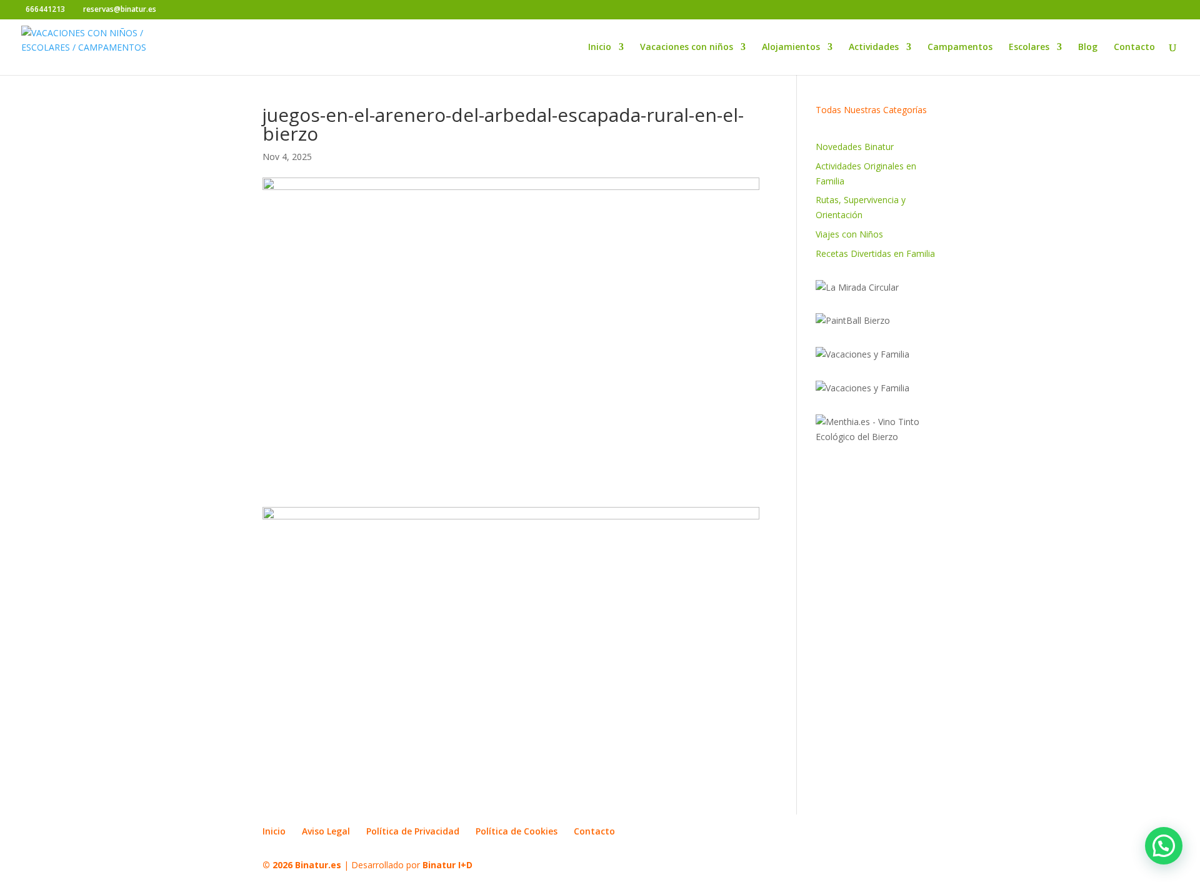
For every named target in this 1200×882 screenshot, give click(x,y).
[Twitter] (187, 10)
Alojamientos (791, 48)
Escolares (1029, 48)
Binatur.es (318, 865)
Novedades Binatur (855, 147)
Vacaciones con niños (686, 48)
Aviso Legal (326, 831)
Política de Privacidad (412, 831)
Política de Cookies (517, 831)
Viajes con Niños (849, 234)
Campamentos (960, 48)
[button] (1163, 845)
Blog (1088, 48)
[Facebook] (169, 10)
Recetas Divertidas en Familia (875, 253)
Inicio (599, 48)
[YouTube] (206, 10)
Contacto (1134, 48)
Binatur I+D (447, 865)
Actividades (874, 48)
